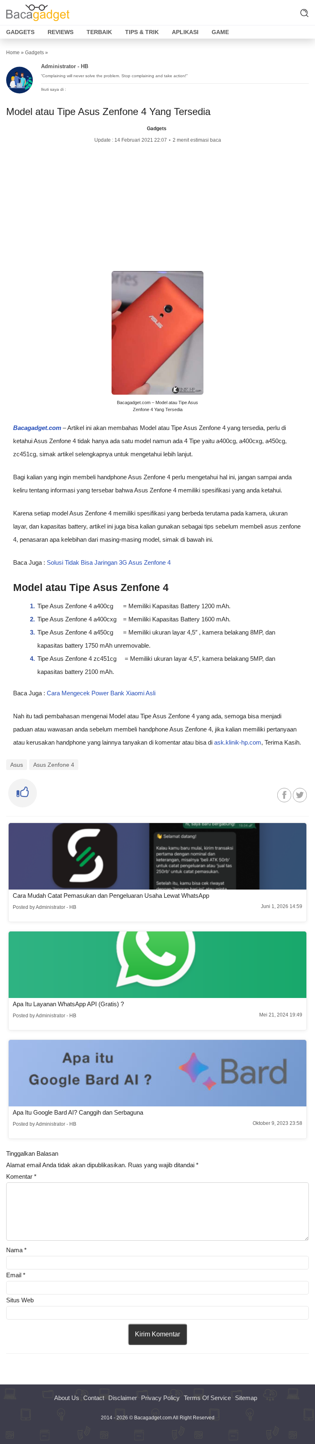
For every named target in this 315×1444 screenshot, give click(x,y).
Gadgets (20, 32)
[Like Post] (22, 793)
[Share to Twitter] (300, 795)
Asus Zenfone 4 (53, 764)
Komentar (21, 1176)
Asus (16, 764)
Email (15, 1275)
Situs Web (20, 1300)
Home (13, 52)
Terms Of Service (207, 1397)
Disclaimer (122, 1397)
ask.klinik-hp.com (237, 742)
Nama (16, 1249)
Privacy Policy (160, 1397)
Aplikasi (185, 32)
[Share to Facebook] (284, 795)
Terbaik (99, 32)
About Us (66, 1397)
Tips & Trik (142, 32)
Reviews (60, 32)
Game (220, 32)
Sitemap (246, 1397)
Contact (93, 1397)
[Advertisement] (157, 207)
